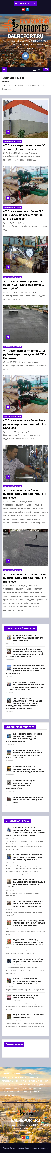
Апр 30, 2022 (12, 362)
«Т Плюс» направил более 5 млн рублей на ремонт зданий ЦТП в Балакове (24, 424)
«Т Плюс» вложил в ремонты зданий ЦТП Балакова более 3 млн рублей (23, 284)
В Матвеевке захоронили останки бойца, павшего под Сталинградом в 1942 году (27, 981)
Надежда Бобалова (28, 153)
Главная (5, 81)
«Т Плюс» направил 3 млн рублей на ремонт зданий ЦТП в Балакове (24, 493)
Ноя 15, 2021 (11, 432)
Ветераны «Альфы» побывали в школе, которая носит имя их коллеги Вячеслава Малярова (28, 903)
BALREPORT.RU (26, 36)
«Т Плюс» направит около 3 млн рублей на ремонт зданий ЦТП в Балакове (24, 577)
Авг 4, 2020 (11, 501)
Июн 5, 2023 (11, 223)
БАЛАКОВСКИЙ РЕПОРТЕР (12, 141)
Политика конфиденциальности (36, 1148)
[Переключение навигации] (34, 69)
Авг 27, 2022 (11, 292)
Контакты (20, 1148)
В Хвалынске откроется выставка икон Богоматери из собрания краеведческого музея (28, 769)
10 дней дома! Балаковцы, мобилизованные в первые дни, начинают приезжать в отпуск (28, 942)
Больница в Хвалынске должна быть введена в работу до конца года (28, 799)
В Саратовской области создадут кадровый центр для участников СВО (28, 638)
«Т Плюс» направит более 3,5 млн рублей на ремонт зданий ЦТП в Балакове (23, 215)
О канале (13, 1148)
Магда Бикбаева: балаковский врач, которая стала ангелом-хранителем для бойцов (27, 857)
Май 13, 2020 (12, 585)
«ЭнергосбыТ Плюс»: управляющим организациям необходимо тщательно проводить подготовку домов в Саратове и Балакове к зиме (24, 703)
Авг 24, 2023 (12, 153)
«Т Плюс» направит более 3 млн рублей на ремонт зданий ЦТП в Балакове (25, 354)
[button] (40, 69)
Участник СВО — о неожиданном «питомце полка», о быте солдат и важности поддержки (29, 923)
